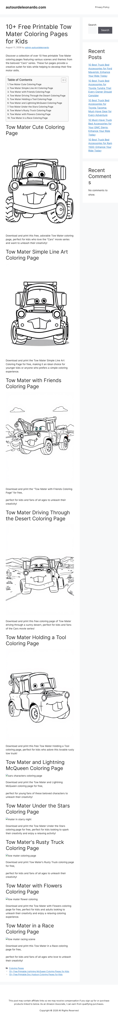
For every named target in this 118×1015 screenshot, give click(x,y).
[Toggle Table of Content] (62, 80)
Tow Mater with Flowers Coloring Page (30, 114)
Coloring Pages (16, 968)
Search (92, 24)
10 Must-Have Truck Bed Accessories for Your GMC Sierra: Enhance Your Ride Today (100, 127)
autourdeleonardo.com (26, 7)
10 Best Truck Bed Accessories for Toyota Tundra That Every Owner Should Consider (100, 88)
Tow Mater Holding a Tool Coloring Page (31, 99)
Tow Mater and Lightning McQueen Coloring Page (36, 103)
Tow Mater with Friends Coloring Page (30, 91)
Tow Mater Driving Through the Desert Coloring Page (37, 95)
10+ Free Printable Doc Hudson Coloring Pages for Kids (36, 974)
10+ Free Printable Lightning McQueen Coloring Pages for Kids (39, 971)
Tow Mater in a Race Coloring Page (29, 118)
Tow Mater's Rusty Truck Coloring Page (30, 110)
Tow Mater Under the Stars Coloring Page (31, 106)
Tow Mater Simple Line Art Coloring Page (31, 88)
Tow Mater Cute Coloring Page (25, 84)
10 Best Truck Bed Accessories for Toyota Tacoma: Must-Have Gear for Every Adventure (100, 108)
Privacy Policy (102, 7)
